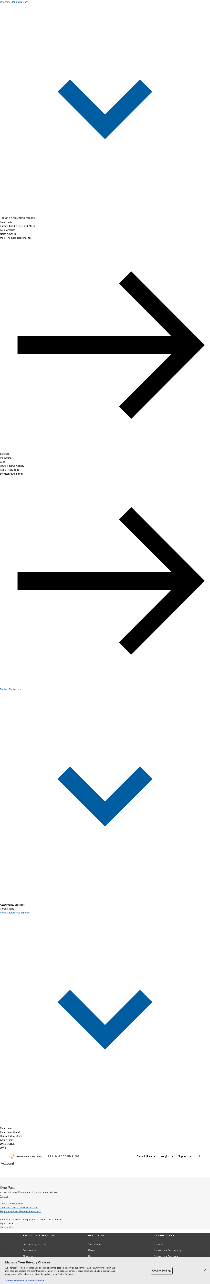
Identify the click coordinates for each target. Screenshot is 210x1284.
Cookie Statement (15, 1280)
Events (91, 1250)
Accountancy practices (35, 1244)
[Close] (204, 1270)
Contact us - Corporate (166, 1256)
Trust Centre (94, 1244)
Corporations (29, 1250)
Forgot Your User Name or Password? (20, 1211)
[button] (147, 1156)
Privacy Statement (34, 1280)
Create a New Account (12, 1203)
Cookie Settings (161, 1270)
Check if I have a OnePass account (19, 1207)
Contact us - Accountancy (167, 1250)
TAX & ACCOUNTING (64, 1156)
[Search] (198, 1156)
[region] (105, 1270)
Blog (90, 1256)
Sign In (4, 1196)
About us (159, 1244)
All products (29, 1256)
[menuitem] (6, 222)
